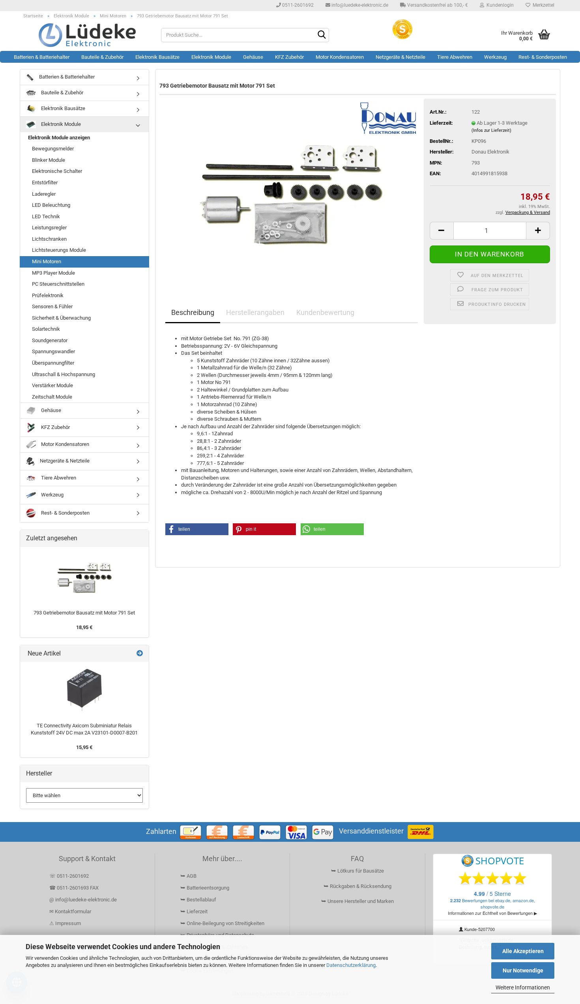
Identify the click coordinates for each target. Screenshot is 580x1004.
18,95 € (84, 627)
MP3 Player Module (53, 273)
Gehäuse (253, 57)
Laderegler (44, 194)
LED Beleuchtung (51, 205)
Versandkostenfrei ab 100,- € (437, 5)
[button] (441, 231)
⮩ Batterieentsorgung (204, 888)
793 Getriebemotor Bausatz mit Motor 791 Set (84, 613)
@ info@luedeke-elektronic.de (83, 900)
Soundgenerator (49, 340)
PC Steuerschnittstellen (58, 284)
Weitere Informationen (523, 987)
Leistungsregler (49, 227)
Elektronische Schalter (57, 171)
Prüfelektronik (48, 295)
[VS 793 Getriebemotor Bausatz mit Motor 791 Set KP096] (291, 189)
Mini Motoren (46, 261)
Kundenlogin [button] (499, 5)
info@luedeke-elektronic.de (359, 5)
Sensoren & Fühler (52, 306)
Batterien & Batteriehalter (41, 57)
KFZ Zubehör (289, 57)
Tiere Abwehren (454, 57)
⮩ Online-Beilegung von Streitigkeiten (222, 923)
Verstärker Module (52, 385)
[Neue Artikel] (140, 653)
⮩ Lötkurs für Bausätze (357, 871)
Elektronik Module (211, 57)
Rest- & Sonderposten (542, 57)
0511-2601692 (297, 5)
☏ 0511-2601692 (69, 876)
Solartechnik (46, 329)
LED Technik (46, 216)
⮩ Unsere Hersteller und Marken (357, 901)
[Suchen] (321, 35)
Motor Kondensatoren (340, 57)
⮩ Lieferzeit (194, 911)
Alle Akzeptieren (523, 951)
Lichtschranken (49, 239)
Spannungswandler (53, 351)
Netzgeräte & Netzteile (400, 57)
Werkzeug (495, 57)
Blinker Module (48, 160)
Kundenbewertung (325, 312)
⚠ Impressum (65, 923)
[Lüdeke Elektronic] (87, 35)
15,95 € (84, 747)
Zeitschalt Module (52, 397)
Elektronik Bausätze (157, 57)
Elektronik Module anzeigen (59, 137)
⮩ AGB (188, 876)
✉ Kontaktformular (70, 911)
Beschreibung (192, 312)
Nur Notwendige (523, 970)
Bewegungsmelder (53, 149)
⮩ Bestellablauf (198, 900)
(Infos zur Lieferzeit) (491, 130)
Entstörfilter (45, 182)
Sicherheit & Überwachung (61, 318)
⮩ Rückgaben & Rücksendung (357, 886)
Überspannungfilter (53, 363)
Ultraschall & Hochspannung (63, 374)
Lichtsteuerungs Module (59, 250)
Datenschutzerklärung (351, 965)
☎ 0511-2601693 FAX (74, 888)
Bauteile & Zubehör (102, 57)
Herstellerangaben (255, 312)
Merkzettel (542, 5)
